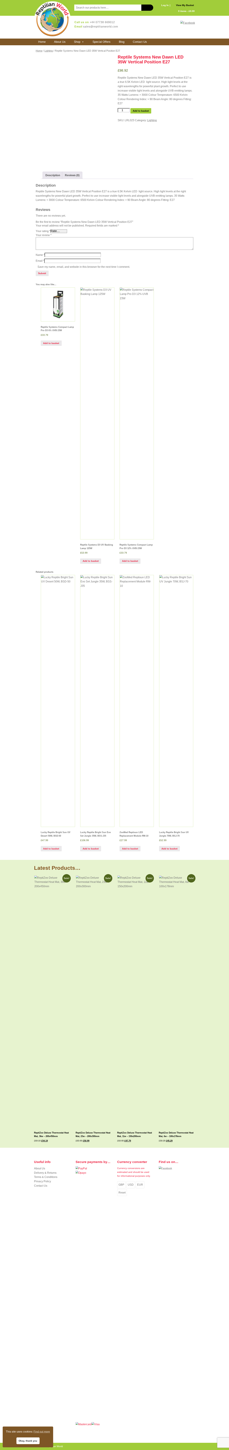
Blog (121, 41)
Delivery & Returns (45, 1172)
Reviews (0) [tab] (72, 175)
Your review (43, 235)
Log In (165, 5)
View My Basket (185, 5)
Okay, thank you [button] (28, 1440)
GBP (121, 1184)
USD (131, 1184)
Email (40, 260)
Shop (77, 41)
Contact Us (140, 41)
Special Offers (101, 41)
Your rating (43, 231)
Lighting (48, 50)
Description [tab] (52, 175)
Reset (122, 1192)
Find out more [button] (42, 1431)
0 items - (186, 11)
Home (42, 41)
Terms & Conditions (45, 1177)
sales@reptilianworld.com (100, 26)
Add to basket (141, 110)
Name (40, 254)
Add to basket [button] (51, 343)
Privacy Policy (42, 1181)
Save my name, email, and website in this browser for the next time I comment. (84, 266)
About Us (60, 41)
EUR (140, 1184)
